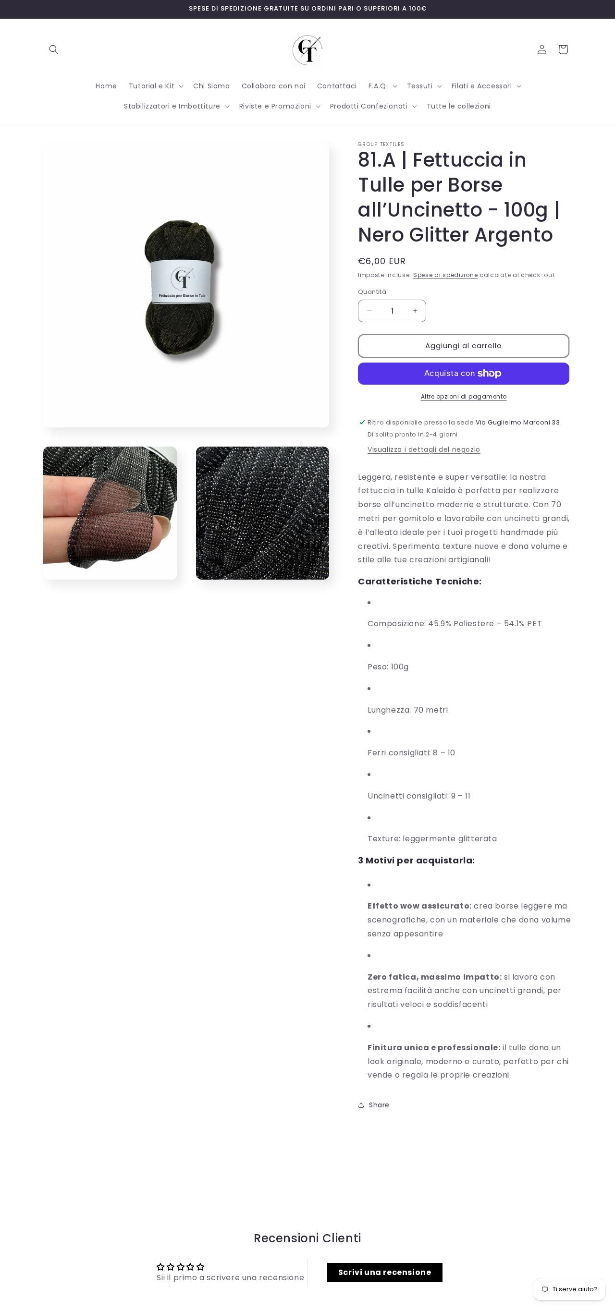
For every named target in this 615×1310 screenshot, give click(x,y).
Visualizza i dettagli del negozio (424, 449)
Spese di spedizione (445, 275)
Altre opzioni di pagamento (464, 396)
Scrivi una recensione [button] (384, 1272)
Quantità (372, 291)
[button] (53, 49)
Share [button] (379, 1105)
